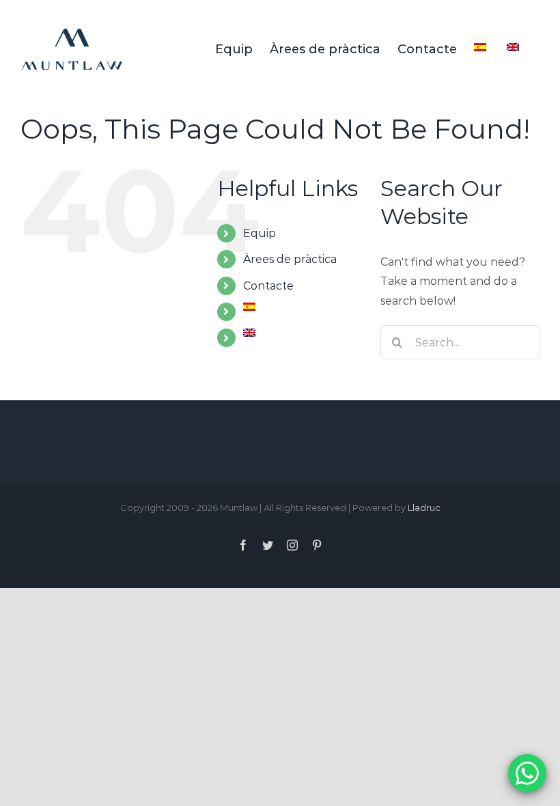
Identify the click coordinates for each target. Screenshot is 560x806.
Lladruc (424, 507)
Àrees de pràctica (290, 259)
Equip (259, 233)
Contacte (268, 285)
